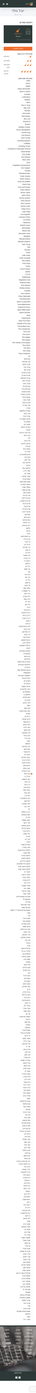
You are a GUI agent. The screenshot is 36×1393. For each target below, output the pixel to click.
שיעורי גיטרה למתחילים (29, 1333)
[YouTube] (16, 1377)
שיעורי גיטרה (18, 1338)
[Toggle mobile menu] (4, 4)
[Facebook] (19, 1377)
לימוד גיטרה (6, 1331)
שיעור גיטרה (29, 1348)
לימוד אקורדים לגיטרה (18, 1346)
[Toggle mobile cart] (7, 4)
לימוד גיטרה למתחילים (7, 1339)
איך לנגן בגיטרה (6, 1348)
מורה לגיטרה (18, 1331)
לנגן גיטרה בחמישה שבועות (6, 1358)
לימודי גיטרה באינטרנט (18, 1356)
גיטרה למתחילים (29, 1341)
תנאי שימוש (18, 1373)
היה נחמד (18, 33)
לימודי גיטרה (29, 1355)
